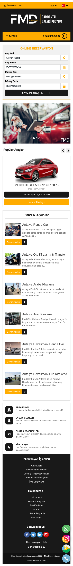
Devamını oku (13, 242)
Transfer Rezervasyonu (36, 477)
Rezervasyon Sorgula (36, 469)
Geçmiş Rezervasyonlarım (37, 473)
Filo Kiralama (36, 505)
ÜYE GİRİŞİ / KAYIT (15, 5)
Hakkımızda (36, 497)
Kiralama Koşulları (36, 501)
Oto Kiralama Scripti (36, 560)
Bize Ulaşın (36, 517)
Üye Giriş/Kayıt (36, 481)
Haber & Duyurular (36, 513)
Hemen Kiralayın (36, 202)
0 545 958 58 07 (51, 36)
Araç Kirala (36, 465)
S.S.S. (36, 509)
